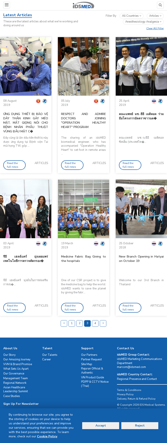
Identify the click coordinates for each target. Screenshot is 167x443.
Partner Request (91, 359)
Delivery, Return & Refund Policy (136, 398)
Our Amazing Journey (16, 359)
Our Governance (13, 374)
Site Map (86, 364)
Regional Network (14, 383)
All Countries (130, 16)
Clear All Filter (155, 28)
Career (46, 359)
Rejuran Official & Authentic (92, 371)
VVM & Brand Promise (17, 364)
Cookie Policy (47, 436)
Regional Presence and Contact (137, 379)
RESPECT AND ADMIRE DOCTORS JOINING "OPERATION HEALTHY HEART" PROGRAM (83, 120)
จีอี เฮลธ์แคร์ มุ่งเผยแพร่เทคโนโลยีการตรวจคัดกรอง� (25, 258)
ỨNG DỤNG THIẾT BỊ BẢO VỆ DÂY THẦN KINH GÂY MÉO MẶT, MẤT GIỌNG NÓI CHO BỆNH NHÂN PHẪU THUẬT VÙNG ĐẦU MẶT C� (25, 122)
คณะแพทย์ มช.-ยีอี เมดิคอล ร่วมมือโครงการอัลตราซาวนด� (141, 116)
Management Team (15, 378)
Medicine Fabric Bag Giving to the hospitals (83, 258)
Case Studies (11, 396)
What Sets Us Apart (15, 369)
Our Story (9, 355)
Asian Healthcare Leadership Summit (15, 390)
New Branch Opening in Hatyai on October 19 (141, 258)
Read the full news (12, 165)
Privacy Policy (125, 394)
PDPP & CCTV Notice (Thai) (95, 384)
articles (154, 16)
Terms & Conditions (129, 390)
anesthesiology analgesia (142, 22)
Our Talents (49, 355)
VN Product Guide (92, 377)
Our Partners (89, 355)
